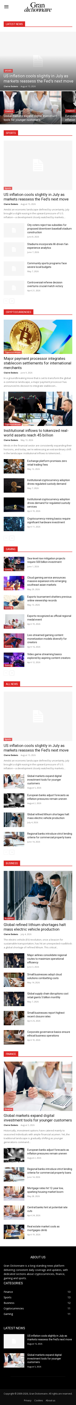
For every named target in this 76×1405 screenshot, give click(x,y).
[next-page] (12, 301)
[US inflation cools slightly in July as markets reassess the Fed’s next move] (38, 61)
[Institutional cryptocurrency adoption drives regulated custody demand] (14, 485)
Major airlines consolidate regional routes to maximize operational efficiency (47, 959)
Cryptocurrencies (13, 352)
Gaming (8, 569)
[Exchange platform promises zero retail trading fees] (14, 466)
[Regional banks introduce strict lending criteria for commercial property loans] (14, 839)
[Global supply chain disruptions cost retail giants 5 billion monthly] (14, 999)
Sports (8, 71)
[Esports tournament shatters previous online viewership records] (14, 602)
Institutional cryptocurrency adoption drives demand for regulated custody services (48, 503)
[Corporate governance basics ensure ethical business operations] (14, 1037)
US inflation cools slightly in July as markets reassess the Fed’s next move (36, 196)
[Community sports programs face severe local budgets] (14, 268)
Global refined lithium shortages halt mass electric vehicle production (35, 927)
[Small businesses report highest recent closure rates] (14, 1018)
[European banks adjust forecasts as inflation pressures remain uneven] (14, 800)
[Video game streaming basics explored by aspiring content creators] (14, 660)
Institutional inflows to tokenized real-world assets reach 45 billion (36, 432)
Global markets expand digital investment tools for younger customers (44, 780)
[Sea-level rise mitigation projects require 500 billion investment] (14, 564)
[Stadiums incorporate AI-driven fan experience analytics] (14, 249)
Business (9, 918)
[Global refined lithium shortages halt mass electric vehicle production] (14, 819)
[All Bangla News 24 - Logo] (37, 7)
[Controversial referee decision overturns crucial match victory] (14, 288)
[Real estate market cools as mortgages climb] (14, 1232)
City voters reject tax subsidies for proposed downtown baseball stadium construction (49, 228)
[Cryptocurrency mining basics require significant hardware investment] (14, 524)
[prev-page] (6, 301)
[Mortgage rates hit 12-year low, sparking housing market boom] (14, 1193)
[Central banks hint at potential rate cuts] (14, 1212)
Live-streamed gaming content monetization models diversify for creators (47, 639)
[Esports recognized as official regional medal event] (14, 621)
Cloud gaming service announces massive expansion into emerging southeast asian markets (46, 581)
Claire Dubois (11, 204)
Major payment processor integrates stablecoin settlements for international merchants (37, 363)
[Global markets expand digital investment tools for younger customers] (30, 107)
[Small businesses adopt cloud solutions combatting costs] (14, 980)
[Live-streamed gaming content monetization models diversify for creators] (14, 640)
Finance (9, 111)
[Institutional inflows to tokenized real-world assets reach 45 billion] (38, 409)
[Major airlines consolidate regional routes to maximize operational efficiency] (14, 960)
